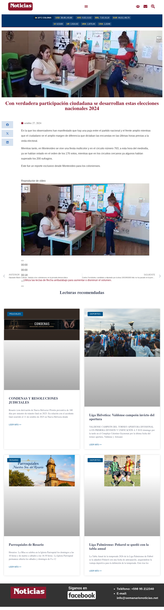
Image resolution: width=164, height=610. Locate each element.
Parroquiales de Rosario (26, 544)
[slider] (24, 270)
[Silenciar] (22, 281)
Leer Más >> (15, 425)
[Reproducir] (22, 260)
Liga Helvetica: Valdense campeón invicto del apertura (121, 417)
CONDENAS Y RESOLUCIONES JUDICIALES (33, 400)
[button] (86, 6)
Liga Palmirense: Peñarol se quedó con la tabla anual (119, 546)
